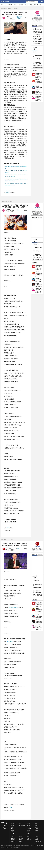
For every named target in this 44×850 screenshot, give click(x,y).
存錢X (18, 548)
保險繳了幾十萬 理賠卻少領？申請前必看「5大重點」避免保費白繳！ (37, 42)
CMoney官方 (33, 4)
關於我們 (4, 825)
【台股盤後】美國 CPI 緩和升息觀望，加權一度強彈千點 (38, 63)
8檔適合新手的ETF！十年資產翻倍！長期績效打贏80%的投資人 (38, 32)
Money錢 (39, 4)
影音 (12, 831)
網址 (11, 807)
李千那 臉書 (7, 192)
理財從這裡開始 (4, 8)
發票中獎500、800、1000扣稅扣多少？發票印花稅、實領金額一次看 (38, 29)
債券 (35, 831)
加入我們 (4, 828)
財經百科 (28, 830)
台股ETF (36, 828)
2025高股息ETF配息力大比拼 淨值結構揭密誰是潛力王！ (37, 39)
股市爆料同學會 (22, 825)
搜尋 (37, 2)
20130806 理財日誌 (37, 58)
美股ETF (36, 830)
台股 (2, 4)
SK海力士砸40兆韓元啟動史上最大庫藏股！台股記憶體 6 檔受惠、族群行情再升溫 (38, 66)
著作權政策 (10, 847)
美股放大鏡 (29, 831)
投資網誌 (28, 825)
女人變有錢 (10, 8)
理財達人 (15, 4)
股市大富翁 (21, 838)
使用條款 (6, 847)
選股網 (20, 839)
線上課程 (12, 830)
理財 (18, 16)
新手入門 (21, 4)
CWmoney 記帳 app (13, 607)
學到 (28, 838)
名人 (20, 17)
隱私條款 (2, 847)
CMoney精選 (10, 539)
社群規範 (14, 847)
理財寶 (12, 825)
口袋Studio (29, 839)
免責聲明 (18, 847)
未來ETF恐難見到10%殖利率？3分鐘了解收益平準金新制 (38, 35)
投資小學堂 (10, 641)
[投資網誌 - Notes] (5, 2)
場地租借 (36, 842)
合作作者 (12, 833)
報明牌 (20, 842)
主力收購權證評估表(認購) (37, 56)
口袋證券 (28, 833)
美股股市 (36, 827)
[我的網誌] (41, 1)
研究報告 (10, 4)
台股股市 (36, 825)
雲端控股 (20, 841)
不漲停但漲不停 (36, 52)
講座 (12, 828)
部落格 (4, 827)
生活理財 (26, 4)
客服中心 (36, 838)
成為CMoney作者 (38, 841)
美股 (5, 4)
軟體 (12, 827)
